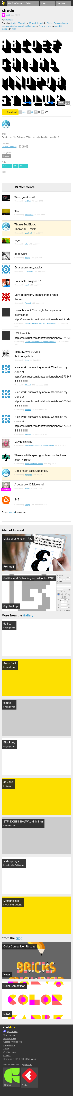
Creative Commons (9, 147)
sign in (12, 512)
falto (26, 244)
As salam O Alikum (26, 26)
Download (11, 112)
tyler (14, 29)
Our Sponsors (9, 1052)
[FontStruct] (3, 4)
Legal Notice (9, 1045)
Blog (19, 938)
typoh (27, 285)
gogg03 (58, 26)
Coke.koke (29, 271)
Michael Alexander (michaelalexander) (39, 445)
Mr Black (28, 201)
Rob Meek (31, 1059)
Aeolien (28, 488)
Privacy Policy (9, 1038)
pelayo (27, 257)
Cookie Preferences (12, 1042)
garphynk (8, 20)
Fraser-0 (28, 303)
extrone (5, 29)
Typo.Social (12, 1031)
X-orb (27, 360)
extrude (47, 26)
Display (6, 156)
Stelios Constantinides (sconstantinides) (40, 323)
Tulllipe (27, 505)
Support (61, 3)
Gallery (29, 3)
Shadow (23, 166)
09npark (32, 23)
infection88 (29, 214)
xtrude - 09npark (17, 23)
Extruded (7, 166)
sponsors (27, 1064)
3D (15, 166)
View (61, 103)
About (6, 1049)
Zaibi (41, 26)
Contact (7, 1056)
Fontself (25, 1085)
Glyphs (7, 1085)
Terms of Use (9, 1035)
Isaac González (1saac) (34, 464)
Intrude (40, 23)
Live (43, 3)
